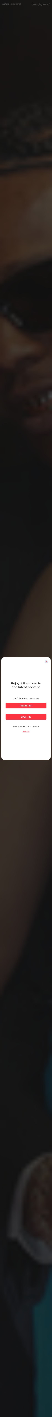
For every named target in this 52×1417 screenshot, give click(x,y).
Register (26, 705)
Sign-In (26, 716)
